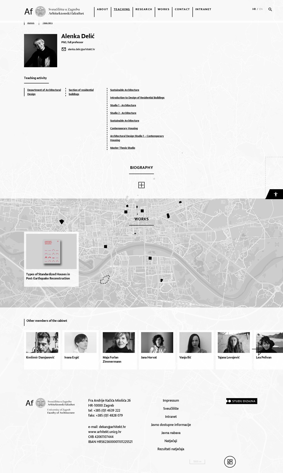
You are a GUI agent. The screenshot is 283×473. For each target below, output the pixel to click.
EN (261, 9)
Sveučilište (171, 408)
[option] (52, 259)
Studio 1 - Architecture (123, 105)
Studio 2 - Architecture (123, 113)
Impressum (171, 400)
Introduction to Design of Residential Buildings (137, 97)
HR (254, 9)
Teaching (122, 9)
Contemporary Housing (124, 128)
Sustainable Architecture (124, 90)
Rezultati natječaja (170, 449)
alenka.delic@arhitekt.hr (81, 49)
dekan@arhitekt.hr (112, 426)
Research (143, 9)
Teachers (47, 22)
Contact (182, 9)
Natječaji (170, 441)
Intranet (203, 9)
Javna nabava (170, 432)
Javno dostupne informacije (171, 424)
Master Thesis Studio (122, 148)
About (102, 9)
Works (164, 9)
